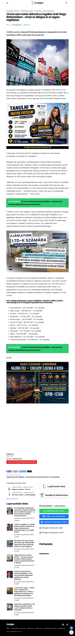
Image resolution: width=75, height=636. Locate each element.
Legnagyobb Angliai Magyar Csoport (55, 522)
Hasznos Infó (39, 628)
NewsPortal (44, 554)
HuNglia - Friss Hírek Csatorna (55, 516)
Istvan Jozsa (17, 459)
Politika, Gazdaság (44, 11)
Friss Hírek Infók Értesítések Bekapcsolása (21, 462)
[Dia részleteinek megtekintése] (37, 123)
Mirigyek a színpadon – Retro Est (21, 489)
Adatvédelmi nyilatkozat (18, 628)
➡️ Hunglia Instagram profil (51, 533)
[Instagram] (67, 624)
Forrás (8, 357)
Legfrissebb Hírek (56, 486)
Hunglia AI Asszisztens (56, 495)
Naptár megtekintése (12, 499)
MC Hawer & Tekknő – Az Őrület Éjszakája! (23, 495)
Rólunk (8, 628)
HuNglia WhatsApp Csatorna (55, 511)
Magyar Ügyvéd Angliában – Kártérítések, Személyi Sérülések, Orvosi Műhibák (32, 477)
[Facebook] (63, 624)
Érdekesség (27, 11)
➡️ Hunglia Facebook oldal (51, 528)
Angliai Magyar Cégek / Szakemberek (54, 628)
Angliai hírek (12, 11)
